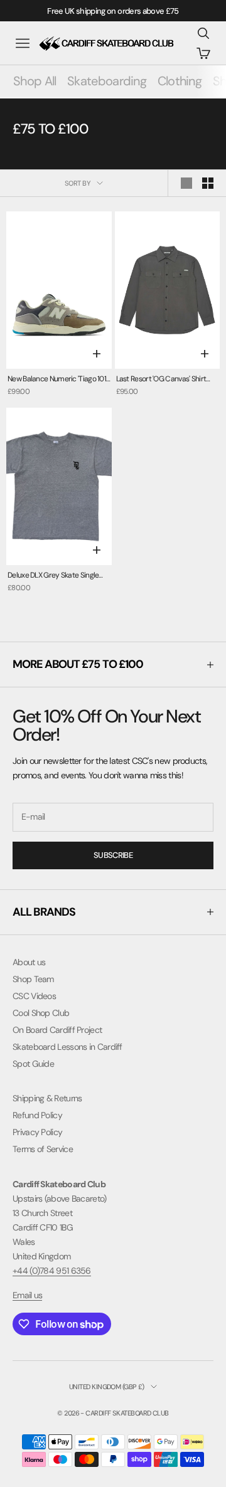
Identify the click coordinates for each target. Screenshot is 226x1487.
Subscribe (113, 855)
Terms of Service (43, 1149)
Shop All (34, 81)
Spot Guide (33, 1063)
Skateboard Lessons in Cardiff (67, 1046)
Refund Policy (37, 1115)
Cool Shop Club (41, 1013)
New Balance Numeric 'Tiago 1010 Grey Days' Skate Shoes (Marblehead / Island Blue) (59, 380)
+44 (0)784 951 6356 (52, 1270)
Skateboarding (106, 81)
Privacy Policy (37, 1132)
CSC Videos (34, 996)
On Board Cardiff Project (57, 1029)
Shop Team (33, 979)
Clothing (180, 81)
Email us (27, 1295)
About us (29, 962)
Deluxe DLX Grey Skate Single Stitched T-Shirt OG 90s (53, 576)
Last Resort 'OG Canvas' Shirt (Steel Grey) (161, 380)
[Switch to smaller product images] (207, 183)
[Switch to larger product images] (186, 183)
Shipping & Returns (47, 1098)
